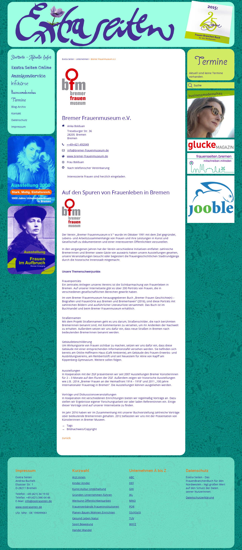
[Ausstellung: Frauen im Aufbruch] (31, 273)
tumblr (90, 55)
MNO (132, 500)
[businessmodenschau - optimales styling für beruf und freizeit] (210, 136)
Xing (81, 55)
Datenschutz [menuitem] (19, 120)
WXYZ (132, 524)
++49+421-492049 (78, 144)
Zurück (66, 438)
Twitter (68, 55)
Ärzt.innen (78, 477)
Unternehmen (82, 59)
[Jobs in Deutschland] (210, 222)
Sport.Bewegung (82, 524)
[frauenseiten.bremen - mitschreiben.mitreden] (210, 173)
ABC (131, 477)
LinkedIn (77, 55)
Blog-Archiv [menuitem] (18, 107)
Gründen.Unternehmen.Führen (92, 495)
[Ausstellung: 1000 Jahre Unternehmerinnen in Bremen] (31, 203)
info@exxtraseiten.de (38, 501)
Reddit (95, 55)
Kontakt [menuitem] (16, 113)
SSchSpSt (135, 512)
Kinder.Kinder (81, 483)
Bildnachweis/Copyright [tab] (81, 429)
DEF (131, 483)
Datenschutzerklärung (200, 497)
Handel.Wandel (82, 530)
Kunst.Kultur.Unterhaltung (89, 489)
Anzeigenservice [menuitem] (28, 76)
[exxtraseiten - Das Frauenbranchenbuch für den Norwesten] (95, 45)
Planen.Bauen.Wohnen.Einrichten (93, 512)
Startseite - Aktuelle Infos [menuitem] (31, 57)
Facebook (63, 55)
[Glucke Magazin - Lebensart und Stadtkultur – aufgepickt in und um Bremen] (210, 150)
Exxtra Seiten (68, 59)
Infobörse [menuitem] (19, 84)
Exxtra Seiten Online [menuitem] (31, 68)
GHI (131, 489)
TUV (131, 518)
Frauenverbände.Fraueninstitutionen (95, 506)
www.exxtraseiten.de (29, 507)
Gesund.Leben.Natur (85, 518)
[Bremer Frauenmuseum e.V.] (71, 227)
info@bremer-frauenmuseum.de (88, 150)
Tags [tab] (69, 425)
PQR (131, 506)
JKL (131, 495)
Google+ (72, 55)
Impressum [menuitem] (18, 126)
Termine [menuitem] (18, 100)
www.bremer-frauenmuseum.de (87, 156)
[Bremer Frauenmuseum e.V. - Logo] (74, 105)
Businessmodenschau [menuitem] (23, 92)
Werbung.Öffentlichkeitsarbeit (91, 500)
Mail (86, 55)
